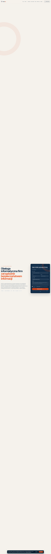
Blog (35, 1)
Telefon (41, 274)
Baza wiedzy (32, 1)
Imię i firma (33, 271)
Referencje (38, 1)
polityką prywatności (38, 286)
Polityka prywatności (28, 552)
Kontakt (41, 1)
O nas (23, 1)
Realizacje (29, 1)
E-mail (33, 274)
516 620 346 (47, 1)
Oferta (25, 1)
